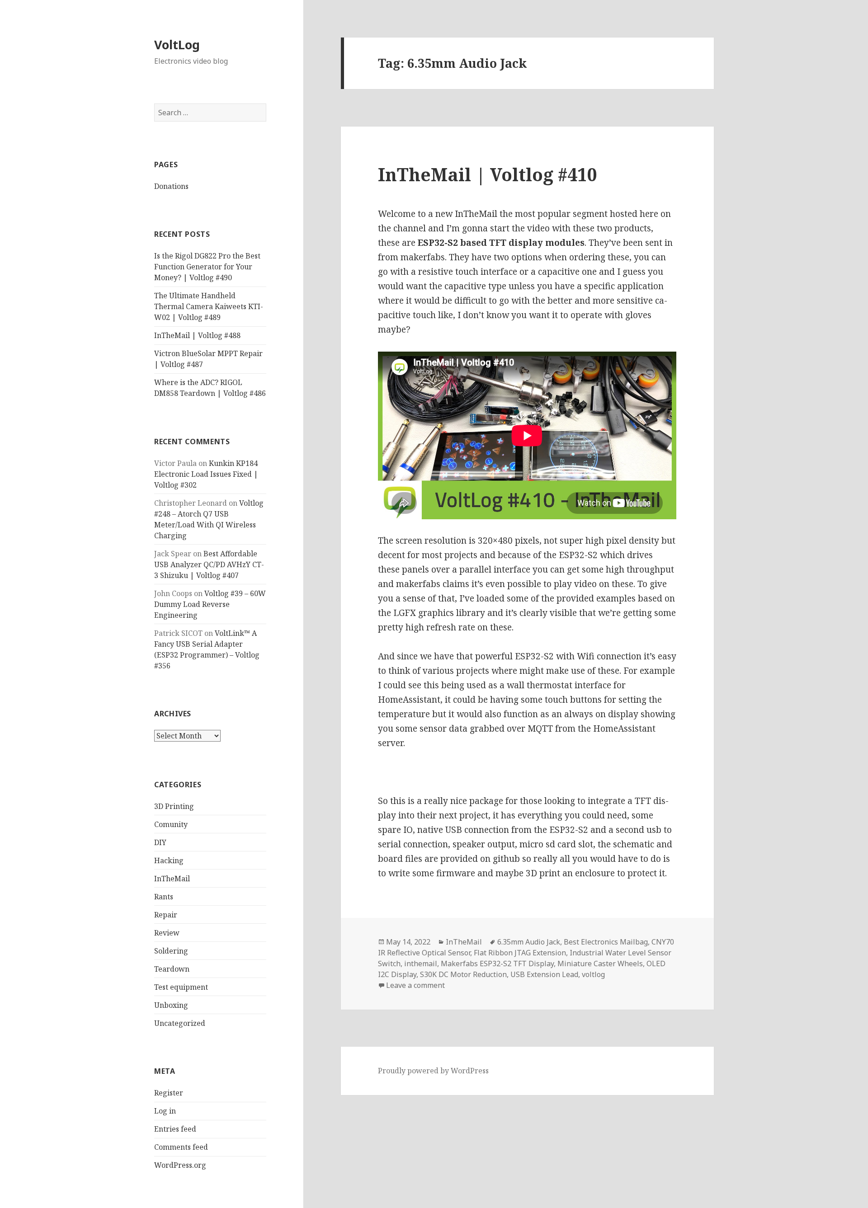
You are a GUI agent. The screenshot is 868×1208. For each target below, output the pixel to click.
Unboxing (171, 1005)
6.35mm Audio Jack (528, 942)
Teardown (171, 969)
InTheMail (172, 879)
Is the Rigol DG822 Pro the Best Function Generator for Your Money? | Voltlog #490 (207, 266)
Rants (163, 897)
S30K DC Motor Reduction (463, 974)
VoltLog (177, 44)
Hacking (169, 860)
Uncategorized (179, 1023)
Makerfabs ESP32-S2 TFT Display (497, 963)
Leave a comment (415, 985)
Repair (165, 915)
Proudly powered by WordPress (433, 1071)
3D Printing (174, 806)
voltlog (593, 974)
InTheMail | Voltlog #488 (197, 335)
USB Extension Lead (544, 974)
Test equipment (181, 987)
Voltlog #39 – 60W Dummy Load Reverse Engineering (210, 604)
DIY (160, 842)
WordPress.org (180, 1165)
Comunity (171, 824)
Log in (165, 1111)
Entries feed (175, 1129)
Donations (171, 186)
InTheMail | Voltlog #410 (487, 174)
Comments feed (181, 1147)
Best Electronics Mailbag (606, 942)
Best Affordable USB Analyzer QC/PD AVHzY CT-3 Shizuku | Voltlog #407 (209, 564)
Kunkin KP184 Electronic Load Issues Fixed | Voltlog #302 (206, 474)
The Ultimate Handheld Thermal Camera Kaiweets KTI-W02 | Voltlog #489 (208, 306)
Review (166, 933)
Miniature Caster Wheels (600, 963)
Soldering (171, 951)
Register (168, 1093)
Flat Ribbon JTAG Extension (520, 953)
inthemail (420, 963)
